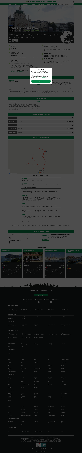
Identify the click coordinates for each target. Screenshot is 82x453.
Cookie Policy (37, 77)
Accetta (41, 81)
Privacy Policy (44, 77)
